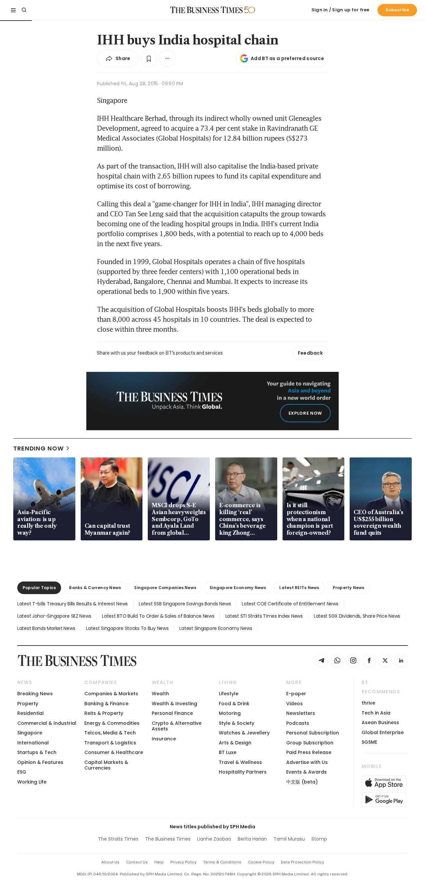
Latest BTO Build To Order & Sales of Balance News (158, 616)
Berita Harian (252, 839)
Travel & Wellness (240, 762)
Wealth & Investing (174, 703)
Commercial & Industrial (46, 723)
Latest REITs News (299, 587)
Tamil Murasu (289, 839)
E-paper (296, 693)
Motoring (230, 713)
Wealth (160, 693)
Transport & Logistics (110, 742)
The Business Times (168, 839)
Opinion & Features (40, 762)
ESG (21, 772)
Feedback (310, 353)
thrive (368, 703)
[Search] (24, 10)
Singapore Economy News (238, 587)
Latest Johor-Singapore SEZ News (54, 616)
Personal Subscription (312, 732)
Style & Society (236, 723)
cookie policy (261, 862)
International (33, 742)
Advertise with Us (307, 762)
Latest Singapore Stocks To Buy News (127, 628)
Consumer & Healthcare (113, 752)
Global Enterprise (383, 732)
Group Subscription (309, 742)
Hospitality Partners (243, 772)
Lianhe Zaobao (214, 839)
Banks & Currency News (95, 587)
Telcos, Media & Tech (110, 732)
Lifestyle (228, 693)
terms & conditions (222, 862)
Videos (294, 703)
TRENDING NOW (38, 448)
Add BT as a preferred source (287, 58)
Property (27, 703)
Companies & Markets (111, 693)
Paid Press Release (308, 752)
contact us (137, 862)
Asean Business (380, 722)
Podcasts (297, 723)
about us (110, 862)
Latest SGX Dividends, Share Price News (357, 616)
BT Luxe (227, 752)
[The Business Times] (206, 10)
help (159, 862)
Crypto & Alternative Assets (177, 726)
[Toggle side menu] (13, 10)
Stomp (319, 839)
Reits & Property (103, 713)
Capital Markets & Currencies (106, 765)
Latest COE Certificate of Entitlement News (290, 603)
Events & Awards (306, 772)
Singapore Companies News (165, 587)
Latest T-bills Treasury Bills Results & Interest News (72, 603)
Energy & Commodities (111, 723)
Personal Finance (172, 713)
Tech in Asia (376, 713)
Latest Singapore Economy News (215, 628)
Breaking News (35, 693)
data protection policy (302, 862)
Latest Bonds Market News (46, 628)
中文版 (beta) (302, 782)
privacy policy (183, 862)
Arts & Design (235, 742)
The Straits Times (118, 839)
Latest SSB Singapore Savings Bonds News (185, 603)
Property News (349, 587)
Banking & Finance (106, 703)
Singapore (29, 732)
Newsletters (300, 713)
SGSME (369, 742)
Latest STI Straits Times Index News (264, 616)
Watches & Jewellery (244, 732)
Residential (30, 713)
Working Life (31, 782)
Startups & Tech (36, 752)
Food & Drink (234, 703)
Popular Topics (39, 587)
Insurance (164, 738)
